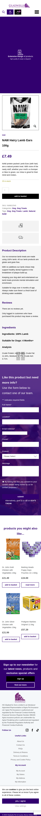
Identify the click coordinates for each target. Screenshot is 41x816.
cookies (12, 789)
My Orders (20, 774)
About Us (20, 741)
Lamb (25, 211)
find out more (21, 685)
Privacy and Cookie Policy (20, 760)
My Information (20, 782)
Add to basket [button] (11, 585)
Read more (30, 585)
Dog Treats (22, 208)
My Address (20, 778)
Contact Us (20, 745)
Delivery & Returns (20, 752)
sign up (20, 679)
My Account (20, 771)
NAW (4, 214)
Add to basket (20, 196)
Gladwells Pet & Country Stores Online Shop (19, 5)
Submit (20, 497)
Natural (32, 211)
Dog (14, 208)
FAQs (20, 749)
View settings (20, 806)
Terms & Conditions (20, 756)
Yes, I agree (20, 801)
